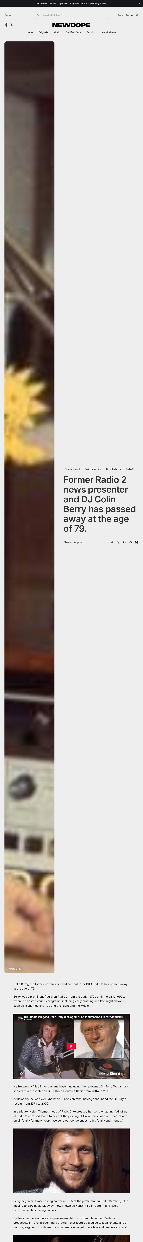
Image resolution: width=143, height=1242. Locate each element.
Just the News (108, 32)
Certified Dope (73, 32)
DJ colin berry (113, 469)
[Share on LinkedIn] (124, 542)
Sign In (120, 15)
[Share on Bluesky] (136, 542)
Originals (43, 32)
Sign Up (129, 15)
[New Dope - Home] (71, 25)
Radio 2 (130, 469)
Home (30, 32)
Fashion (91, 32)
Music (57, 32)
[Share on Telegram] (130, 542)
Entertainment (72, 469)
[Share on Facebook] (112, 542)
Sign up (7, 15)
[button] (71, 15)
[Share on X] (118, 542)
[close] (139, 3)
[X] (12, 25)
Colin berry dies (93, 469)
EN (137, 15)
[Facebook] (6, 25)
